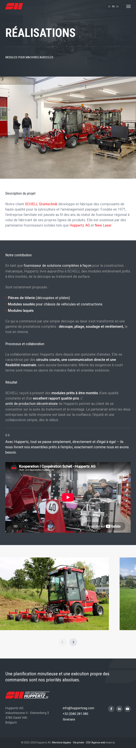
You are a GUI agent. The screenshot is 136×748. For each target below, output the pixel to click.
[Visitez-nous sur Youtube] (127, 709)
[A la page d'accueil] (14, 6)
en (117, 6)
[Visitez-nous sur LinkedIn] (119, 709)
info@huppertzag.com (78, 708)
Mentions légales (61, 742)
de (109, 6)
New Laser (103, 225)
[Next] (73, 642)
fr (113, 6)
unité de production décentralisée (31, 403)
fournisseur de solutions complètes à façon (57, 265)
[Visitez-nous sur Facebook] (111, 709)
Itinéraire (69, 719)
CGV (88, 742)
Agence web (98, 742)
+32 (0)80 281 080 (75, 714)
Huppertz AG (80, 225)
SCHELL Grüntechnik (41, 204)
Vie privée (78, 742)
